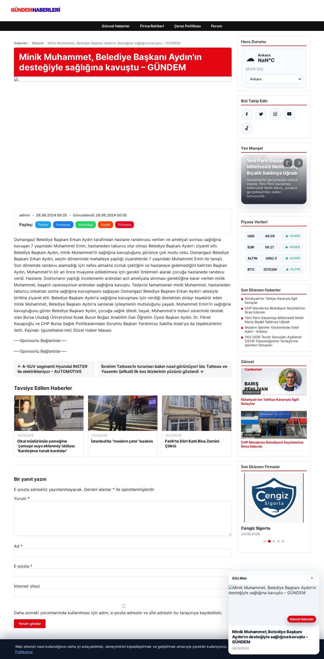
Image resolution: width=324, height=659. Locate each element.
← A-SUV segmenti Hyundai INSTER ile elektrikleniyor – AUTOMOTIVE (52, 369)
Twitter (43, 225)
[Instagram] (275, 114)
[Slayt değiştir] (264, 541)
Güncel (37, 43)
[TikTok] (247, 128)
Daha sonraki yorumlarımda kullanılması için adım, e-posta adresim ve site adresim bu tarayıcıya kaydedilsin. (118, 612)
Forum (216, 26)
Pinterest (124, 225)
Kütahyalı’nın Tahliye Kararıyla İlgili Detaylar (271, 300)
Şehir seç (255, 69)
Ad (18, 546)
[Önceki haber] (288, 163)
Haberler (21, 43)
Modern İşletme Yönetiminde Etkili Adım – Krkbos (272, 329)
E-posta (23, 566)
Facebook (63, 225)
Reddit (105, 225)
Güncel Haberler (116, 26)
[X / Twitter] (261, 114)
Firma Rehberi (152, 26)
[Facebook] (247, 114)
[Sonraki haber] (298, 163)
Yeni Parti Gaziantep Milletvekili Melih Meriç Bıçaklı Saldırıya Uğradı (274, 320)
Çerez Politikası (187, 26)
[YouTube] (289, 114)
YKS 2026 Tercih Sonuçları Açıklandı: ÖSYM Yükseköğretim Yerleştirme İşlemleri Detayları (273, 341)
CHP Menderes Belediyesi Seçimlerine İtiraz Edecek (275, 310)
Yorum (22, 498)
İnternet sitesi (27, 586)
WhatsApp (85, 225)
